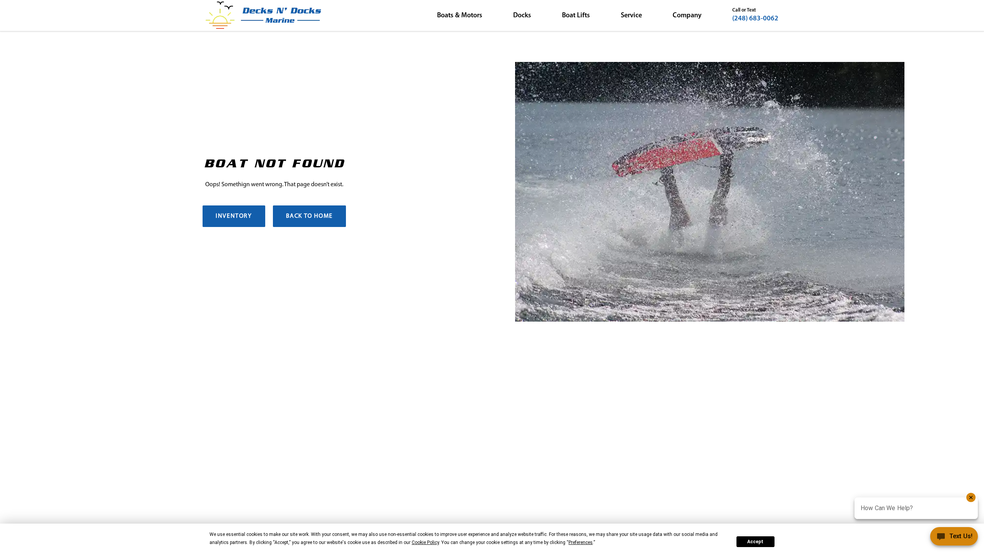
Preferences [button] (580, 542)
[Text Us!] (954, 538)
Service (631, 15)
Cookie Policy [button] (425, 542)
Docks (522, 15)
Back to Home (309, 216)
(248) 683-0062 (755, 18)
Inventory (234, 216)
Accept (755, 541)
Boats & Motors (459, 15)
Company (687, 15)
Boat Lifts (576, 15)
